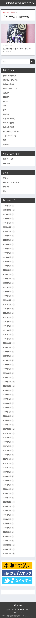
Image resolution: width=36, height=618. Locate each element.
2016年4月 (8, 489)
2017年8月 (8, 442)
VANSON (6, 163)
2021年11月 (8, 304)
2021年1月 (8, 339)
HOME (19, 605)
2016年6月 (8, 480)
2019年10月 (8, 386)
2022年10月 (8, 278)
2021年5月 (8, 326)
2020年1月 (8, 377)
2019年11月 (8, 382)
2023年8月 (8, 257)
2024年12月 (8, 227)
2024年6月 (8, 244)
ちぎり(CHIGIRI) (9, 118)
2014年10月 (8, 553)
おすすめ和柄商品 (9, 76)
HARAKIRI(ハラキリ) (10, 131)
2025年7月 (8, 214)
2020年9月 (8, 351)
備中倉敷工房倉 (8, 127)
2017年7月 (8, 446)
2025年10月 (8, 210)
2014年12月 (8, 545)
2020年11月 (8, 343)
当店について (18, 612)
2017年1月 (8, 472)
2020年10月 (8, 347)
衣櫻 (4, 106)
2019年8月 (8, 394)
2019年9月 (8, 390)
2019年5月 (8, 407)
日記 (4, 191)
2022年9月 (8, 283)
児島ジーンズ (8, 159)
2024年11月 (8, 231)
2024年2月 (8, 253)
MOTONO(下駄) (8, 123)
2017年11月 (8, 429)
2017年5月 (8, 455)
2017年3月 (8, 463)
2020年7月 (8, 360)
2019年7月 (8, 399)
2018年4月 (8, 420)
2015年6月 (8, 523)
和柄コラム (7, 187)
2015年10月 (8, 510)
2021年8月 (8, 313)
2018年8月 (8, 416)
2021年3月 (8, 334)
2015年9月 (8, 515)
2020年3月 (8, 369)
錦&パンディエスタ (10, 88)
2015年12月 (8, 502)
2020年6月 (8, 364)
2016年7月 (8, 476)
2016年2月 (8, 498)
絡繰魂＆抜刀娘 (8, 84)
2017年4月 (8, 459)
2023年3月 (8, 270)
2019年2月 (8, 412)
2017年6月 (8, 450)
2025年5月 (8, 218)
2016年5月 (8, 485)
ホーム (8, 609)
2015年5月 (8, 528)
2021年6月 (8, 322)
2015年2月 (8, 536)
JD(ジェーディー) (9, 136)
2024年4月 (8, 249)
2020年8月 (8, 356)
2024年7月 (8, 240)
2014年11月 (8, 549)
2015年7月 (8, 519)
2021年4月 (8, 330)
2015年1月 (8, 540)
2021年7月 (8, 317)
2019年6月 (8, 403)
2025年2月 (8, 223)
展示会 (5, 178)
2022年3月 (8, 296)
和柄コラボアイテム (10, 80)
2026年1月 (8, 206)
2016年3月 (8, 493)
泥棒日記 (6, 144)
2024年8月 (8, 236)
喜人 (4, 110)
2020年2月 (8, 373)
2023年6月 (8, 261)
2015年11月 (8, 506)
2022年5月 (8, 291)
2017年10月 (8, 433)
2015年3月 (8, 532)
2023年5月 (8, 266)
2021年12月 (8, 300)
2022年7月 (8, 287)
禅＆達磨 (6, 114)
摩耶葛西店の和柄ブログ (18, 3)
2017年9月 (8, 437)
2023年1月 (8, 274)
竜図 (4, 140)
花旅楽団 (6, 93)
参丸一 (5, 101)
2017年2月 (8, 467)
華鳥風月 (6, 97)
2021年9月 (8, 309)
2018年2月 (8, 425)
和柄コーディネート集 (11, 182)
